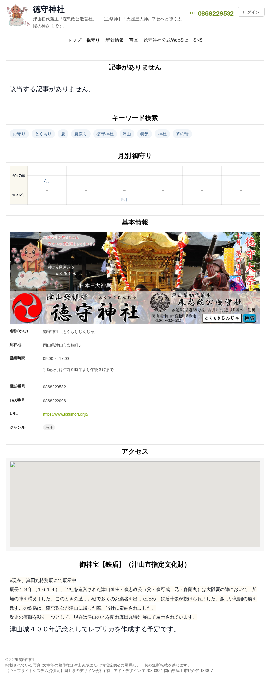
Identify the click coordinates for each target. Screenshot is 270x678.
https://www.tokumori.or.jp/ (65, 414)
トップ (74, 40)
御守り (93, 40)
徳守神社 (49, 8)
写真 (133, 40)
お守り (19, 133)
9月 (125, 199)
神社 (162, 133)
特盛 (144, 133)
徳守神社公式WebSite (166, 40)
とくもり (43, 133)
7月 (47, 180)
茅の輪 (182, 133)
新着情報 (114, 40)
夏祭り (80, 133)
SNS (197, 40)
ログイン (251, 12)
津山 (127, 133)
